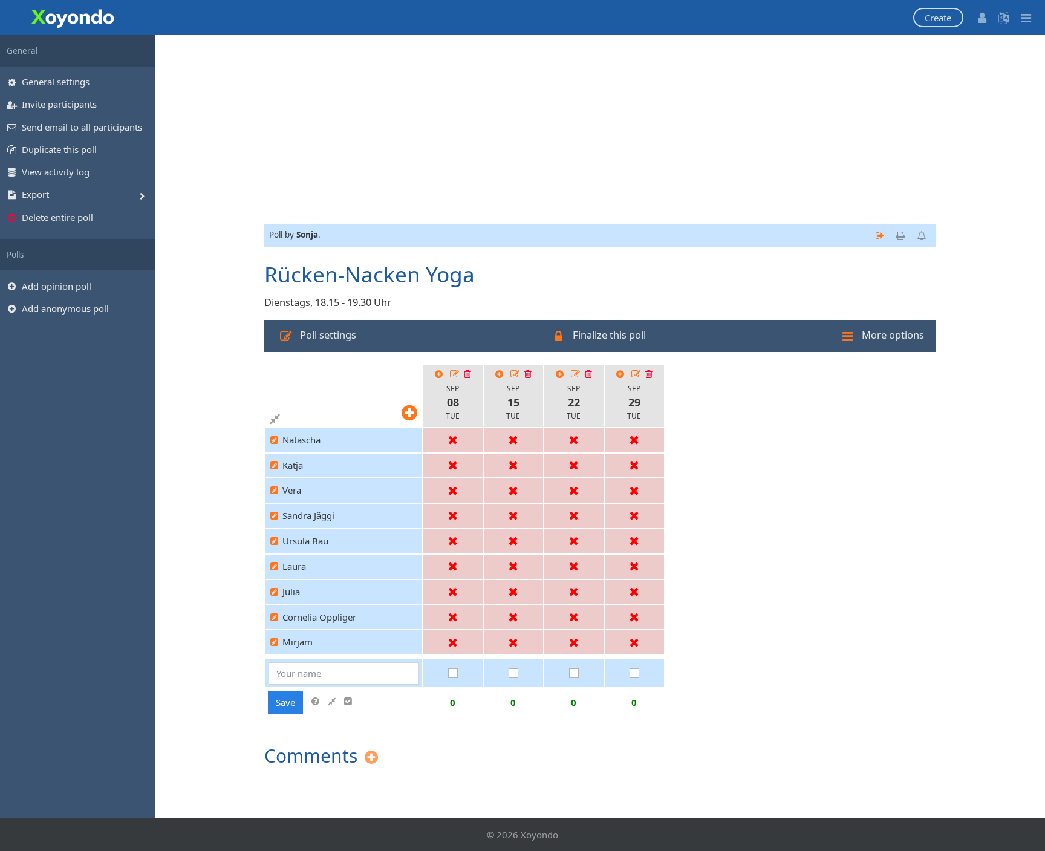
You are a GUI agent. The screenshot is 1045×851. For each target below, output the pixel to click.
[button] (938, 18)
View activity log (56, 172)
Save (285, 702)
